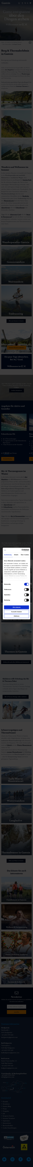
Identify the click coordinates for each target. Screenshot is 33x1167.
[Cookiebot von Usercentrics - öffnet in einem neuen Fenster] (22, 550)
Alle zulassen (16, 607)
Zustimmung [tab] (8, 554)
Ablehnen (16, 616)
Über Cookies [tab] (25, 554)
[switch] (26, 589)
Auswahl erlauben (16, 611)
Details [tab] (16, 554)
